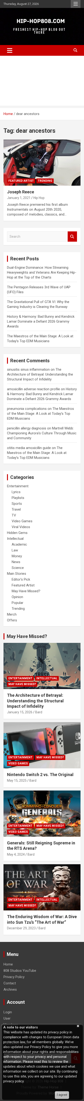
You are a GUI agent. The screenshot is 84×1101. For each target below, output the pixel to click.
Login (8, 1012)
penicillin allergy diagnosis (26, 428)
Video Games (22, 521)
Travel (16, 509)
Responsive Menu (75, 4)
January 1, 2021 (19, 198)
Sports (17, 504)
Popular (17, 603)
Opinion (17, 597)
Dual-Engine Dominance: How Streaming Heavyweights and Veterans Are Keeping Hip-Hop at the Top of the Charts (41, 272)
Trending (45, 180)
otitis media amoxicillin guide (29, 448)
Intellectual (15, 539)
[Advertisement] (42, 82)
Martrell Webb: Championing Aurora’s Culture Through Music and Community (42, 433)
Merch (12, 614)
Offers (12, 620)
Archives (10, 989)
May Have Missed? (26, 591)
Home (8, 964)
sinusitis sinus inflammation (28, 369)
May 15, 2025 (17, 780)
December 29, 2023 (21, 928)
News (16, 562)
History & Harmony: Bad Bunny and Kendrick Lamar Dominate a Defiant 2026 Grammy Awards (40, 321)
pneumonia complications (27, 409)
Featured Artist (21, 180)
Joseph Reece (20, 191)
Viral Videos (21, 527)
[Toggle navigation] (10, 50)
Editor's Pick (21, 579)
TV (14, 515)
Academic (19, 544)
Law (15, 550)
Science (18, 568)
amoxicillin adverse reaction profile (33, 389)
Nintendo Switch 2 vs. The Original (40, 774)
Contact (10, 983)
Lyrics (16, 492)
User (7, 1018)
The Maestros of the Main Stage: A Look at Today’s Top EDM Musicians (40, 414)
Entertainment (17, 486)
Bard (38, 712)
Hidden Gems (17, 533)
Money (17, 556)
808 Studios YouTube (20, 971)
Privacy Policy (14, 977)
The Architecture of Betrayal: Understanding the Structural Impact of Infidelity (40, 374)
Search (72, 236)
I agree (62, 1095)
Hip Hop (39, 198)
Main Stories (16, 573)
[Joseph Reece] (42, 162)
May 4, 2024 (16, 854)
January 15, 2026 (19, 712)
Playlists (18, 498)
